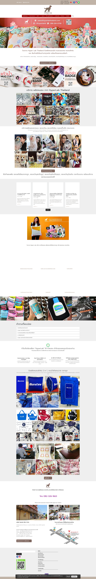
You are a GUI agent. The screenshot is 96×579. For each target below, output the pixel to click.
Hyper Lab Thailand (25, 535)
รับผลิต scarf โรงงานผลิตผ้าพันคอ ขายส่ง (48, 268)
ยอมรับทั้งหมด (74, 576)
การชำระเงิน (57, 16)
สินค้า (38, 16)
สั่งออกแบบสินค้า (41, 557)
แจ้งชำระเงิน (40, 563)
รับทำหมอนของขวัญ (47, 171)
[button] (73, 16)
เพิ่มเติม (68, 16)
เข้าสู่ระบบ (20, 2)
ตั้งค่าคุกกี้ (68, 576)
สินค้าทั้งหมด (40, 553)
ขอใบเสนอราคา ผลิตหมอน (47, 63)
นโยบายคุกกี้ (26, 577)
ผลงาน (43, 16)
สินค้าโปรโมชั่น (40, 556)
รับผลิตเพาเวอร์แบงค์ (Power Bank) (26, 268)
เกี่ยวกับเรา (40, 562)
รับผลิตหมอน (25, 16)
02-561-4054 (66, 3)
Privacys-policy (41, 566)
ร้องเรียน (39, 570)
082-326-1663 (66, 2)
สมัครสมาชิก (26, 2)
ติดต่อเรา (62, 16)
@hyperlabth (66, 1)
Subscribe (19, 554)
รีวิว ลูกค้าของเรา (49, 16)
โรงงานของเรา (32, 16)
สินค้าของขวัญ (41, 554)
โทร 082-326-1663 (48, 496)
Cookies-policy (41, 564)
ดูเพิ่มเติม (19, 204)
